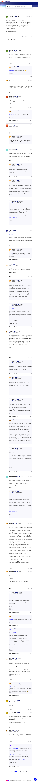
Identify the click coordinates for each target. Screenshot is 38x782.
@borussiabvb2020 (14, 748)
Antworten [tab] (8, 47)
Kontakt (23, 777)
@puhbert (11, 253)
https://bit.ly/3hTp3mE (23, 759)
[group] (23, 36)
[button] (10, 76)
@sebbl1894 (11, 70)
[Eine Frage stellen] (35, 779)
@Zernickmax (11, 114)
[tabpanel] (19, 410)
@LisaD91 (13, 364)
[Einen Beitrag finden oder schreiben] (31, 7)
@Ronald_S (14, 380)
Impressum (27, 777)
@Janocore (11, 84)
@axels (18, 703)
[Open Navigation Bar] (1, 1)
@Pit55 (10, 284)
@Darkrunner (14, 596)
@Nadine (11, 619)
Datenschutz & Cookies (9, 777)
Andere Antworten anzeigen (14, 473)
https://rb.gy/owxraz (13, 217)
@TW (12, 452)
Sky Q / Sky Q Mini (9, 13)
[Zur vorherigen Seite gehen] (11, 771)
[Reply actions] (31, 68)
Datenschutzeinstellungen (17, 777)
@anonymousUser (12, 167)
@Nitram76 (12, 204)
